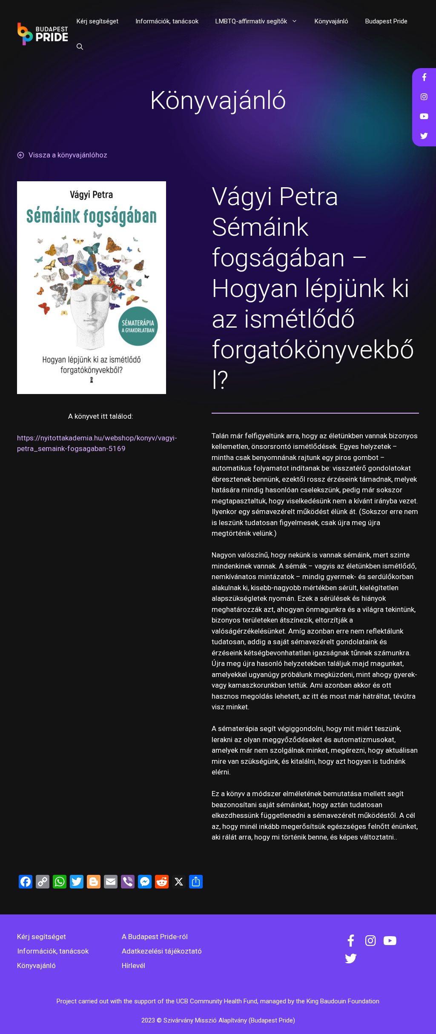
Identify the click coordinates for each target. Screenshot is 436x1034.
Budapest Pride (386, 21)
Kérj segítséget (97, 21)
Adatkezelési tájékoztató (162, 951)
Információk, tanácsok (166, 21)
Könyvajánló (331, 21)
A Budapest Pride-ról (155, 936)
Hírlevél (133, 965)
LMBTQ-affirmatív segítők (251, 21)
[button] (80, 47)
